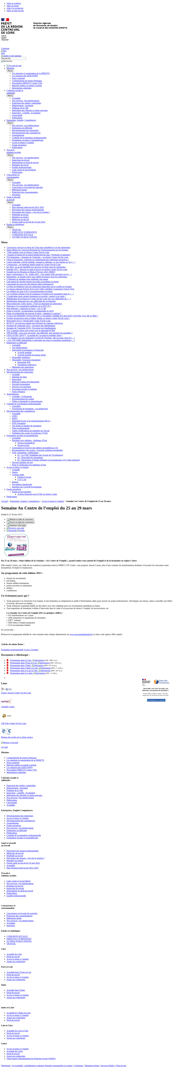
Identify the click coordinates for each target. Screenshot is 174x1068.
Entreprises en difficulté (22, 128)
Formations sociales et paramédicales (28, 140)
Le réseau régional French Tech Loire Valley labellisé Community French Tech (40, 289)
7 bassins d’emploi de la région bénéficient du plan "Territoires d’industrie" (39, 255)
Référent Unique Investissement (25, 382)
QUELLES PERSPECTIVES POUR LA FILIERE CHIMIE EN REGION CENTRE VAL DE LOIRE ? (52, 316)
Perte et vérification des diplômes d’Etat (29, 465)
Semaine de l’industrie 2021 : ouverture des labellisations (31, 325)
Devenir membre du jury (22, 462)
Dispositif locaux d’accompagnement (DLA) (31, 421)
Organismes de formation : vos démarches (30, 409)
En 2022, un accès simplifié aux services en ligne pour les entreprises (36, 267)
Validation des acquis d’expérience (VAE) (30, 433)
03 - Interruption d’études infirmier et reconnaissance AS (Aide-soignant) (48, 460)
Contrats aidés (18, 474)
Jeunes (15, 472)
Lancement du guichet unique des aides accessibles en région (33, 282)
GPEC (15, 416)
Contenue (5, 48)
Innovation (16, 379)
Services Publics (108, 1065)
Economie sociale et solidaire (24, 389)
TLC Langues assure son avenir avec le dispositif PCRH (31, 330)
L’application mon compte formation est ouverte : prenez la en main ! (36, 296)
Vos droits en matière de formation (26, 426)
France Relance (18, 391)
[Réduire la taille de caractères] (20, 519)
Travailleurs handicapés (22, 484)
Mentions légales (92, 1065)
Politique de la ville (20, 108)
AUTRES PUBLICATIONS (24, 237)
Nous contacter (18, 78)
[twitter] (21, 530)
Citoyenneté (17, 115)
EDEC (15, 418)
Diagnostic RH (23, 362)
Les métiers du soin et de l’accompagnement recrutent (29, 291)
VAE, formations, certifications (25, 452)
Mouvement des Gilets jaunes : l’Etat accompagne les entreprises (34, 303)
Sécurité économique (21, 384)
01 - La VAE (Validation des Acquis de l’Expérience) (40, 455)
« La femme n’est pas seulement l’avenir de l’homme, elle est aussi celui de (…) (41, 338)
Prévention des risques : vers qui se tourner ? (31, 212)
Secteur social (23, 445)
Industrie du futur (19, 377)
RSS (3, 53)
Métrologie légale (19, 190)
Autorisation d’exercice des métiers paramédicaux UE (35, 448)
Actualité (16, 374)
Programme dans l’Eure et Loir (24, 663)
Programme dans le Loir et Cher (24, 670)
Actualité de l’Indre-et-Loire (19, 1013)
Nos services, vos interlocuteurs (25, 125)
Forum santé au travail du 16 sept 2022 (28, 222)
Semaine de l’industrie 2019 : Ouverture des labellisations (31, 328)
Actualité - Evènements (22, 396)
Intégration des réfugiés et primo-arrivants (30, 110)
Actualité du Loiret (15, 1051)
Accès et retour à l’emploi (23, 142)
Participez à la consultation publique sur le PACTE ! (29, 306)
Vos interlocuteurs (19, 347)
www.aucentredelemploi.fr (81, 634)
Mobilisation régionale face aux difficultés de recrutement (31, 301)
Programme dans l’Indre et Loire (24, 668)
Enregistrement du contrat (23, 399)
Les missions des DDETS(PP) (25, 76)
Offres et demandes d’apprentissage (27, 401)
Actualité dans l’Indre (16, 990)
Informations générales (21, 88)
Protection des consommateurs (25, 192)
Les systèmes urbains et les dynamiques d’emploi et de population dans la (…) (40, 294)
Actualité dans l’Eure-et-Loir (19, 972)
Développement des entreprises (25, 130)
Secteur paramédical (26, 443)
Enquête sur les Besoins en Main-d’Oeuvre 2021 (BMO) (31, 272)
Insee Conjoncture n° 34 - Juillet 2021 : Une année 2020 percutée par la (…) (39, 274)
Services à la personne (21, 387)
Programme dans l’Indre (21, 665)
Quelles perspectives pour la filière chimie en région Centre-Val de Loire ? (38, 318)
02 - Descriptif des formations (30, 457)
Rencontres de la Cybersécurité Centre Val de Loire (29, 321)
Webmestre (6, 1065)
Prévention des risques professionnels (28, 210)
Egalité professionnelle (21, 167)
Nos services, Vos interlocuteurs (25, 100)
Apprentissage (18, 135)
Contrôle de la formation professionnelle (29, 138)
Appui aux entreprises (16, 961)
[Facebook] (12, 530)
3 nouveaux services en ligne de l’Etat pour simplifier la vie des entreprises (38, 247)
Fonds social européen (21, 492)
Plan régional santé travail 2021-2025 (28, 207)
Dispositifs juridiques (21, 357)
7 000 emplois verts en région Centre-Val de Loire (28, 252)
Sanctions (16, 195)
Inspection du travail (20, 160)
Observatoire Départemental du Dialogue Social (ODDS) (31, 1058)
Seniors (15, 482)
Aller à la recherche (15, 8)
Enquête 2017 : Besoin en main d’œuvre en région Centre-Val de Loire (37, 269)
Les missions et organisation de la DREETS (31, 73)
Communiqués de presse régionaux (27, 81)
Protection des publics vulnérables (26, 103)
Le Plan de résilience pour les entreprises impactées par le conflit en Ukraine (39, 286)
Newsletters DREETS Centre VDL (27, 83)
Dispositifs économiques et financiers (28, 350)
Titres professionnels (20, 428)
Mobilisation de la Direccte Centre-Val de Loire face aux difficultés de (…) (39, 299)
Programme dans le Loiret (21, 673)
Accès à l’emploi (31, 650)
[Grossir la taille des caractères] (21, 522)
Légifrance (78, 1065)
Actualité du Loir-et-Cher (17, 1031)
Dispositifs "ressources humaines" (26, 360)
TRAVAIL (16, 230)
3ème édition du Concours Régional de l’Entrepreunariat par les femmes (37, 250)
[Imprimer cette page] (17, 525)
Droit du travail (13, 957)
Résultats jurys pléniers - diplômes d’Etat (29, 440)
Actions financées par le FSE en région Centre (37, 494)
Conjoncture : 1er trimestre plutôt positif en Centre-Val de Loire (34, 264)
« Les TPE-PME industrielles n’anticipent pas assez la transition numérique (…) (41, 340)
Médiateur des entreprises (23, 367)
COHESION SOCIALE (22, 234)
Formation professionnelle (12, 650)
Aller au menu (13, 6)
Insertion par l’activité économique (27, 487)
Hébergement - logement (22, 105)
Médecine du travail (20, 219)
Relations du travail (20, 165)
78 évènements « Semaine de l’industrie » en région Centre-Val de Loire (37, 257)
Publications (17, 118)
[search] (13, 58)
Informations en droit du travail (25, 162)
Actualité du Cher (14, 954)
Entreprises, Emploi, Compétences (25, 501)
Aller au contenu (14, 3)
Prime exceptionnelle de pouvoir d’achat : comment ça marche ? (34, 313)
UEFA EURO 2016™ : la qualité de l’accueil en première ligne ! (34, 335)
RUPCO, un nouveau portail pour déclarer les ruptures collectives (35, 323)
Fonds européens (19, 145)
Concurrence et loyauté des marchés (27, 187)
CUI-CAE (21, 479)
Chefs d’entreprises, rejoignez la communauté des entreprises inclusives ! (38, 260)
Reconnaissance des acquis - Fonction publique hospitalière (37, 450)
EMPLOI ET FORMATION (24, 232)
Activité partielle (24, 352)
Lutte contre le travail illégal (24, 170)
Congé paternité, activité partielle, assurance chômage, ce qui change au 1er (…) (41, 262)
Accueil (4, 501)
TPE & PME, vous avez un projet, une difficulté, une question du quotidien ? (40, 333)
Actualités (16, 98)
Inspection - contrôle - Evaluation (26, 113)
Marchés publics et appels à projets (27, 85)
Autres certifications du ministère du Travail (30, 431)
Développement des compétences (26, 133)
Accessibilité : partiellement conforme (28, 1065)
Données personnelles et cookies (59, 1065)
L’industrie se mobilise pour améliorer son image (27, 279)
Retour (10, 71)
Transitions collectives (26, 365)
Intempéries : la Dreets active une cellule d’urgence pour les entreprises (37, 277)
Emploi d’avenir (24, 477)
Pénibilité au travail (20, 214)
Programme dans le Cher (21, 660)
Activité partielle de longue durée (31, 355)
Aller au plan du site (15, 10)
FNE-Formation (19, 423)
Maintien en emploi (20, 217)
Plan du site (121, 1065)
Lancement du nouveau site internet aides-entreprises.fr (30, 284)
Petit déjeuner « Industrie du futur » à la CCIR (26, 308)
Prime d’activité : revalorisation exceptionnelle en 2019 (30, 311)
